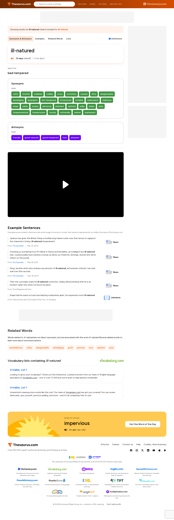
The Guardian (18, 246)
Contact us (127, 444)
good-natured (31, 137)
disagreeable (106, 94)
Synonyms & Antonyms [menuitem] (20, 38)
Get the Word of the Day (142, 424)
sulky (82, 106)
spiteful (72, 106)
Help (138, 444)
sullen (91, 106)
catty (15, 94)
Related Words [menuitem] (55, 38)
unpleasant (90, 112)
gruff (70, 347)
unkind (77, 112)
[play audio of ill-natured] (12, 58)
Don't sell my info (114, 504)
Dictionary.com (154, 4)
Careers (115, 444)
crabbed (38, 94)
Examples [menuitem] (40, 38)
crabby (49, 94)
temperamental (20, 112)
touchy (52, 112)
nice (65, 137)
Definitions (116, 38)
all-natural (63, 29)
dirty (94, 94)
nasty (25, 106)
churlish (26, 94)
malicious (107, 100)
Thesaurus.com (19, 4)
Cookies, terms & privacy (155, 444)
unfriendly (65, 112)
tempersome (38, 112)
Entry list (105, 444)
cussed (83, 94)
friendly (16, 137)
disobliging (18, 100)
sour (91, 347)
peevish (81, 347)
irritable (79, 100)
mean (15, 106)
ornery (35, 106)
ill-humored (65, 100)
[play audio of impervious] (65, 429)
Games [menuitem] (92, 4)
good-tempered (50, 137)
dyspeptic (33, 100)
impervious (77, 423)
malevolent (92, 100)
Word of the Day (72, 418)
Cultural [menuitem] (103, 4)
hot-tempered (49, 100)
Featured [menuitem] (82, 4)
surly (101, 106)
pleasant (75, 137)
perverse (47, 106)
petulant (60, 106)
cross (59, 94)
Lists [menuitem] (68, 38)
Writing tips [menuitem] (116, 4)
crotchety (71, 94)
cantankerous (16, 347)
